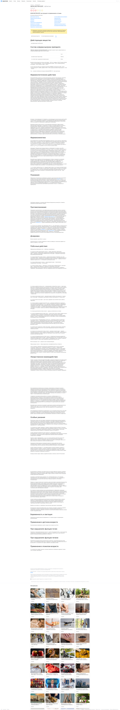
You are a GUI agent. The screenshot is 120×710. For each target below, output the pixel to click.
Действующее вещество (34, 16)
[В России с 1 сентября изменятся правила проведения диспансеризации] (67, 685)
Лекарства (32, 4)
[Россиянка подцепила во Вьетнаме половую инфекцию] (82, 625)
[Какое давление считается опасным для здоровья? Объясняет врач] (67, 595)
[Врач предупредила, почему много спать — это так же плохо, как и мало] (37, 670)
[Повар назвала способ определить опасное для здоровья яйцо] (52, 625)
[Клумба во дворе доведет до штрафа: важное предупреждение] (82, 700)
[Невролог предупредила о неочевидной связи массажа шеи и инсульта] (82, 670)
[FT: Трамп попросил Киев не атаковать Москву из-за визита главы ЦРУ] (52, 685)
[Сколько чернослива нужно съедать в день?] (82, 640)
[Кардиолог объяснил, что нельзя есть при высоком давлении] (52, 655)
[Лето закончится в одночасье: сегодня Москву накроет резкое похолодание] (82, 685)
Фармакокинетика (57, 18)
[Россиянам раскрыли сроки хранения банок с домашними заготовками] (37, 685)
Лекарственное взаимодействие (36, 22)
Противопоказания (57, 19)
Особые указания (57, 22)
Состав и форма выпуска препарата (60, 16)
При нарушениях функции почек (36, 25)
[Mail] (1, 1)
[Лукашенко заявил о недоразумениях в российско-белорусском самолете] (67, 625)
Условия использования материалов (90, 709)
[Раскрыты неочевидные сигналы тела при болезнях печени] (67, 610)
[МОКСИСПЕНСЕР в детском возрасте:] (36, 10)
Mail (1, 709)
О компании (4, 709)
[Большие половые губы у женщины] (37, 595)
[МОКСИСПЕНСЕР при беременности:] (31, 10)
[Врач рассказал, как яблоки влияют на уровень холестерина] (37, 610)
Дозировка (32, 21)
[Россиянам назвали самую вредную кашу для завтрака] (67, 670)
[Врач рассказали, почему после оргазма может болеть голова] (37, 625)
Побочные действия (57, 21)
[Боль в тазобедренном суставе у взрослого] (52, 610)
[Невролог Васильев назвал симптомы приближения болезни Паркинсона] (67, 655)
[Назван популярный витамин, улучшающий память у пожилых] (82, 595)
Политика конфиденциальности (114, 709)
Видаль (31, 572)
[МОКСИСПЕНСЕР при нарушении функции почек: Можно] (40, 10)
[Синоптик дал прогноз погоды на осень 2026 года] (37, 640)
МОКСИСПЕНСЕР (37, 4)
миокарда (43, 229)
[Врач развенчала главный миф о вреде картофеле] (52, 700)
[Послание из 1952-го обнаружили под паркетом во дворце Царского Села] (52, 595)
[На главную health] (5, 1)
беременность (38, 222)
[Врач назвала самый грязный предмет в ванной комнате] (82, 610)
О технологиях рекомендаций (105, 709)
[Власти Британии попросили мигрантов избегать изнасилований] (37, 700)
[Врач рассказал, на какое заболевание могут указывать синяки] (67, 700)
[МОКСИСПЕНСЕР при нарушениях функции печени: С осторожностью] (38, 10)
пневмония (59, 178)
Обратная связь (98, 709)
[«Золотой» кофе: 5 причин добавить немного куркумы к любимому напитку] (82, 655)
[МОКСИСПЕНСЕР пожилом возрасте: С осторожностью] (42, 10)
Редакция (82, 709)
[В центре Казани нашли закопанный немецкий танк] (52, 640)
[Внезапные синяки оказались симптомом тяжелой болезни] (67, 640)
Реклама (8, 709)
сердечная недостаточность (49, 216)
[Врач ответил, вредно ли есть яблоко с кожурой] (37, 655)
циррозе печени (51, 230)
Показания (32, 19)
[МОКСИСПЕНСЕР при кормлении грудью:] (33, 10)
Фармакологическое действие (35, 18)
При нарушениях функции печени (60, 25)
